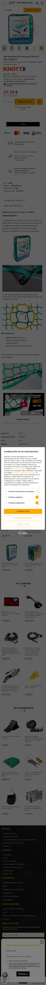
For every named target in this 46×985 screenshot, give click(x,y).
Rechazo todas (23, 524)
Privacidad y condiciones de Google (23, 472)
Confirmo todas (23, 511)
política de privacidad (18, 468)
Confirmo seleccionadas (23, 518)
